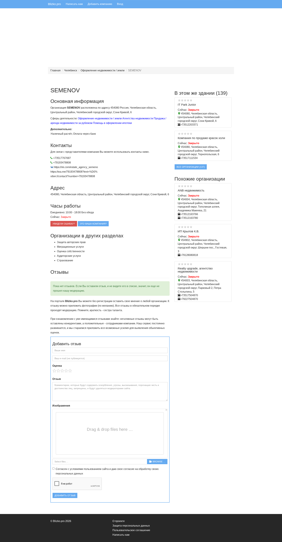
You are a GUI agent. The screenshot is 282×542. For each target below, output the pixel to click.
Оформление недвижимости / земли (103, 70)
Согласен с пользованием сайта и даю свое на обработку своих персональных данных (107, 471)
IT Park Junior (187, 104)
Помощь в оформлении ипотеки (112, 123)
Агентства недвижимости (137, 118)
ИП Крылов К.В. (188, 231)
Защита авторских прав (71, 242)
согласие (128, 469)
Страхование (65, 260)
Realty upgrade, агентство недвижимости (195, 270)
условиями (76, 469)
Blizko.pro (54, 4)
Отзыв (56, 379)
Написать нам (74, 4)
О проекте (118, 521)
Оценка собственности (71, 251)
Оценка (57, 365)
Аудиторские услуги (69, 255)
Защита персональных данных (131, 525)
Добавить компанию (100, 4)
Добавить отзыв (65, 495)
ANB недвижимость (191, 190)
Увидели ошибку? (64, 223)
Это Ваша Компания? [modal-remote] (93, 223)
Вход (120, 4)
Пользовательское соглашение (131, 530)
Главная (55, 70)
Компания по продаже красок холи (201, 138)
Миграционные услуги (70, 246)
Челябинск (70, 70)
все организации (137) (191, 167)
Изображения (61, 405)
